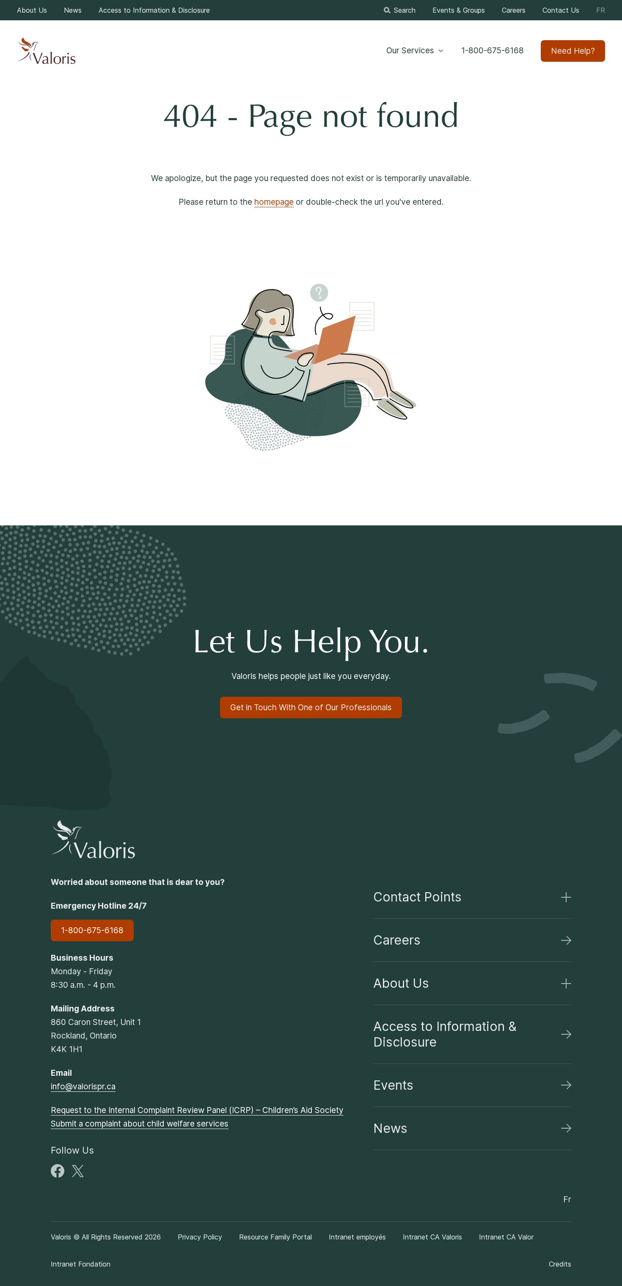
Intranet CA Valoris (432, 1237)
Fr (600, 10)
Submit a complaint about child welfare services (139, 1124)
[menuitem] (32, 10)
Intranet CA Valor (506, 1237)
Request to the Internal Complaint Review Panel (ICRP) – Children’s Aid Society (197, 1110)
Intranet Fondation (80, 1264)
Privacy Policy (200, 1237)
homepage (274, 202)
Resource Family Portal (275, 1237)
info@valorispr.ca (83, 1086)
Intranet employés (357, 1237)
